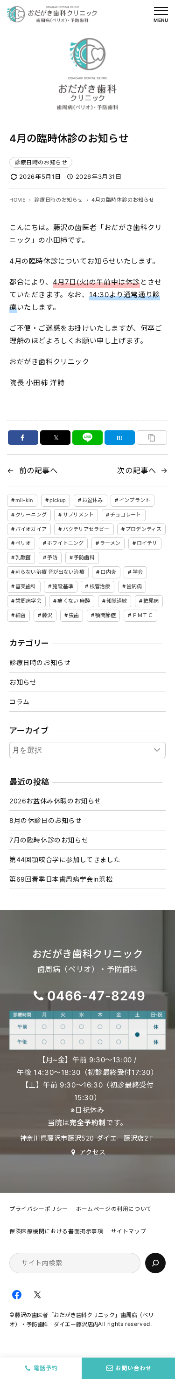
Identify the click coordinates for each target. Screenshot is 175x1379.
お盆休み (92, 500)
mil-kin (24, 500)
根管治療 (100, 586)
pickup (57, 500)
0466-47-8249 (96, 996)
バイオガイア (31, 529)
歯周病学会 (28, 601)
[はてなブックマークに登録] (120, 437)
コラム (19, 702)
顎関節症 (105, 615)
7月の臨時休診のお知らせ (48, 840)
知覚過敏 (116, 601)
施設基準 (62, 586)
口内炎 (108, 572)
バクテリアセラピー (86, 529)
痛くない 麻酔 (73, 601)
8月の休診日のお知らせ (45, 820)
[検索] (155, 1263)
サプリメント (78, 514)
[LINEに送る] (87, 437)
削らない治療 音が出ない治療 (49, 572)
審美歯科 (25, 586)
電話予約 (46, 1368)
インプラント (134, 500)
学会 (138, 572)
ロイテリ (147, 543)
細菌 (20, 615)
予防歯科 (84, 557)
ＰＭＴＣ (142, 615)
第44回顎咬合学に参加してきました (64, 859)
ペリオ (23, 543)
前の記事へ (38, 470)
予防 (52, 557)
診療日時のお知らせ (40, 162)
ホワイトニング (65, 543)
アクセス (92, 1152)
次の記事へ (136, 470)
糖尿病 (151, 601)
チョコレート (125, 514)
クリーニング (31, 514)
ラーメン (110, 543)
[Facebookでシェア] (23, 437)
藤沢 (47, 615)
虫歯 (74, 615)
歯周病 (134, 586)
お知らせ (22, 682)
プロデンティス (143, 529)
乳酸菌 (23, 557)
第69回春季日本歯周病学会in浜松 (60, 879)
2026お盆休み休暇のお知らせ (55, 801)
